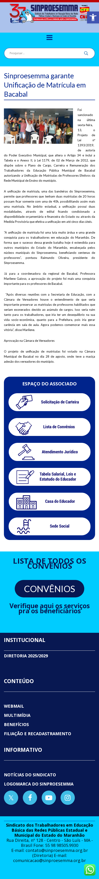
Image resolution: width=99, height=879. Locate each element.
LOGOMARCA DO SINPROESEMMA (38, 784)
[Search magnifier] (86, 54)
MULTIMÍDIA (17, 715)
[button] (93, 17)
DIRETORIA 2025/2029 (26, 656)
